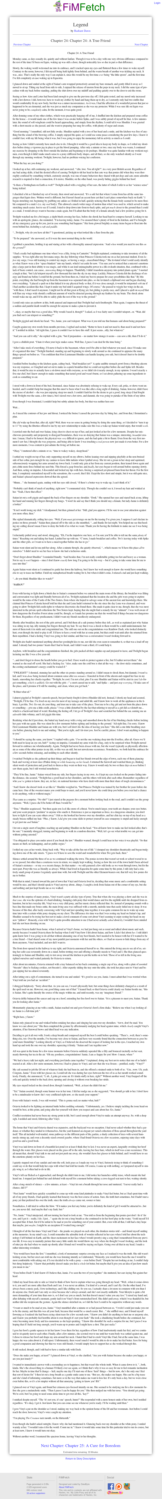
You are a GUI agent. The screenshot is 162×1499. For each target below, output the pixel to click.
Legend (80, 24)
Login (157, 3)
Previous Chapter (22, 44)
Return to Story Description (80, 1458)
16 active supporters (36, 1493)
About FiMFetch (66, 1487)
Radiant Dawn (82, 31)
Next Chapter (141, 44)
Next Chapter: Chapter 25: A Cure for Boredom (80, 1445)
